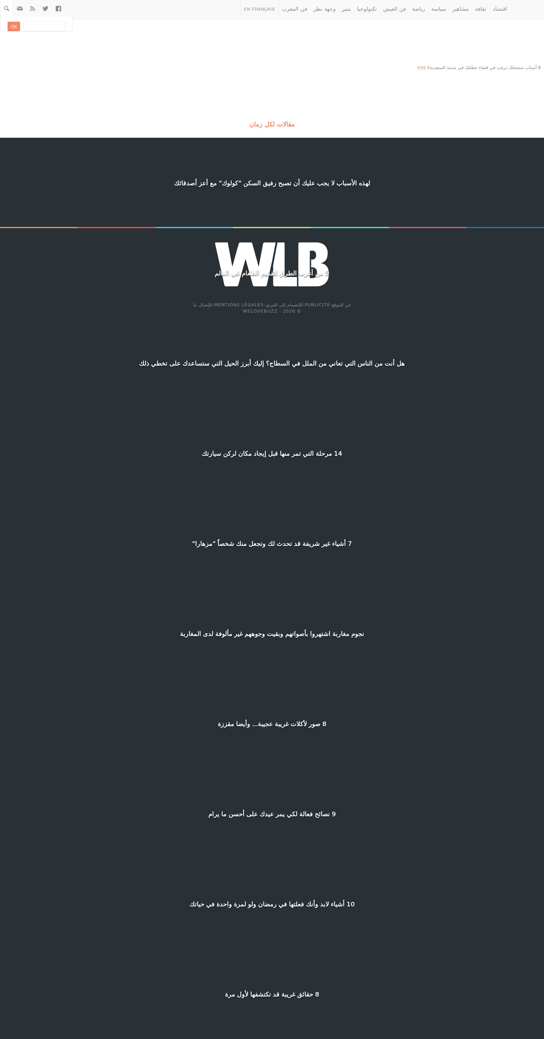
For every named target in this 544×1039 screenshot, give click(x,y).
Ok (14, 26)
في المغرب (294, 8)
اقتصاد (500, 8)
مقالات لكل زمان (272, 124)
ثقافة (480, 8)
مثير (346, 8)
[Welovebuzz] (527, 8)
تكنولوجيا (367, 8)
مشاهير (460, 8)
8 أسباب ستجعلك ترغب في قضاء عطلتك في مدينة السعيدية (485, 67)
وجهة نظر (325, 8)
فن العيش (394, 8)
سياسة (438, 8)
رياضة (418, 8)
